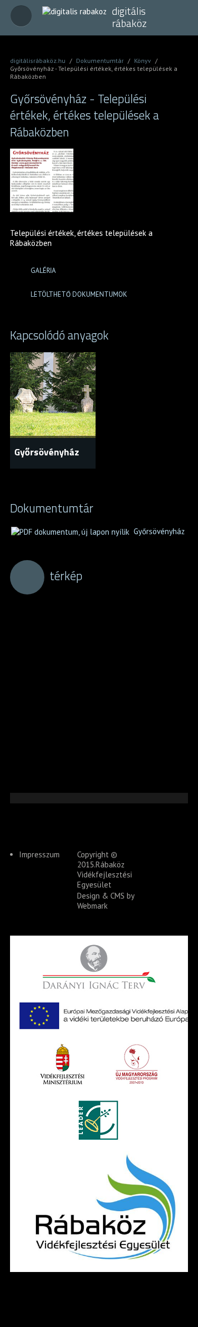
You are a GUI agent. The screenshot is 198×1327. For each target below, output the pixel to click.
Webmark (92, 906)
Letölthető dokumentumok (79, 294)
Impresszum (39, 854)
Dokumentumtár (100, 61)
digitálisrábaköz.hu (37, 61)
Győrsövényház (46, 452)
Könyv (142, 61)
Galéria (43, 270)
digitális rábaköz (129, 17)
